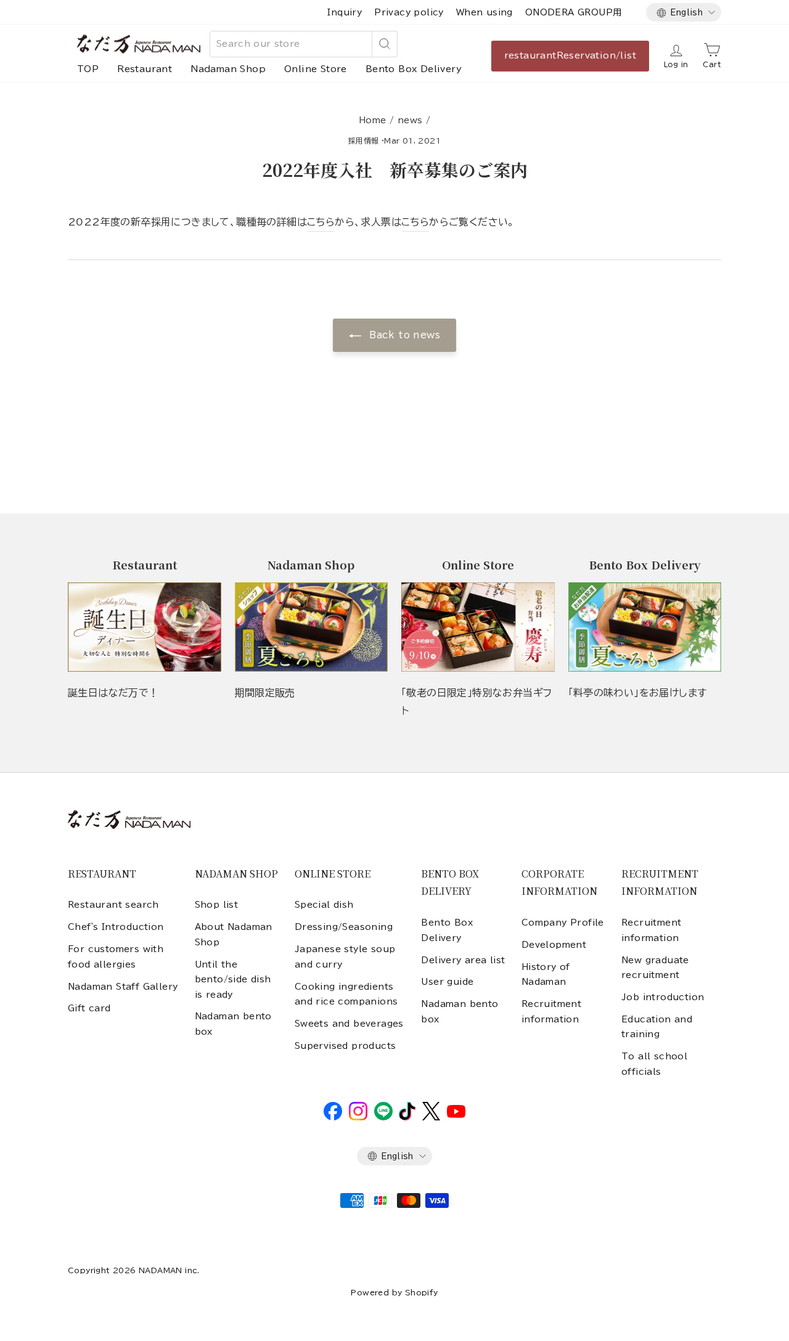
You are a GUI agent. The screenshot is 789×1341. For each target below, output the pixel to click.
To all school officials (654, 1063)
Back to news (403, 335)
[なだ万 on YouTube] (456, 1115)
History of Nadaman (545, 974)
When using (484, 12)
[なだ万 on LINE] (383, 1117)
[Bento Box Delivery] (645, 627)
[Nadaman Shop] (311, 627)
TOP (88, 69)
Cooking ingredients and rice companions (346, 994)
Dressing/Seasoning (344, 927)
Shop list (217, 904)
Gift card (89, 1008)
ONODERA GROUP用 (573, 12)
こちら (321, 222)
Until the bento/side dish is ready (233, 979)
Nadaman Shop (228, 69)
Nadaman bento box (233, 1023)
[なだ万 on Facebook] (333, 1117)
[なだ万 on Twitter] (431, 1117)
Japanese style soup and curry (345, 956)
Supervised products (345, 1045)
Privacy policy (409, 12)
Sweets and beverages (349, 1023)
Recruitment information (551, 1011)
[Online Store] (478, 627)
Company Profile (562, 922)
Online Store (315, 69)
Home (372, 120)
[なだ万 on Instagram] (358, 1117)
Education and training (656, 1026)
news (410, 120)
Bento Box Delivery (414, 69)
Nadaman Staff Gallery (123, 986)
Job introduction (662, 997)
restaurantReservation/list (570, 55)
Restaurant (144, 69)
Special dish (324, 904)
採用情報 (363, 140)
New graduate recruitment (655, 967)
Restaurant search (113, 904)
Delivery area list (463, 960)
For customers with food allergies (115, 956)
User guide (447, 981)
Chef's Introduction (116, 927)
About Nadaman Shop (233, 934)
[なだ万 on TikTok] (407, 1117)
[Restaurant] (144, 627)
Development (553, 944)
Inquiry (344, 12)
